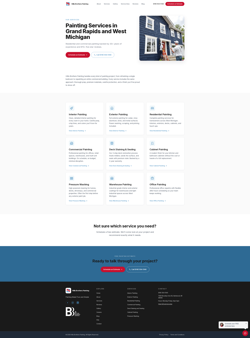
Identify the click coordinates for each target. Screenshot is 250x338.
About (99, 4)
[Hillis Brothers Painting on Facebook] (68, 303)
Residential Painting (133, 301)
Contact (98, 324)
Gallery (115, 4)
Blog (143, 4)
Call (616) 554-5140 (103, 55)
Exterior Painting (132, 297)
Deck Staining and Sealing (135, 308)
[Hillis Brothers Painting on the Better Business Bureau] (73, 311)
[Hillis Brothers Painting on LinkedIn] (78, 303)
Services (107, 4)
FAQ (97, 320)
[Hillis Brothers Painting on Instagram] (73, 303)
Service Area (125, 4)
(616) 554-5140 (158, 4)
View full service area (165, 304)
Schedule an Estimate (174, 4)
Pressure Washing (133, 316)
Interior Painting (132, 293)
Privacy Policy (163, 334)
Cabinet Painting (132, 312)
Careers (99, 312)
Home (98, 293)
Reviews (135, 4)
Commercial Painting (133, 304)
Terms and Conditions (177, 334)
